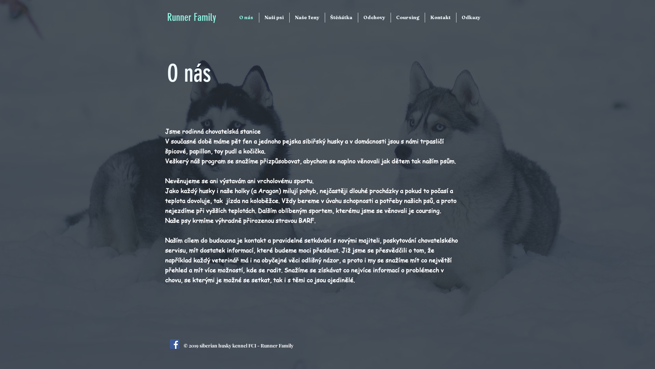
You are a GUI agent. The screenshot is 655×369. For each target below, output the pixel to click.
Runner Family (191, 17)
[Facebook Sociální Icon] (174, 344)
